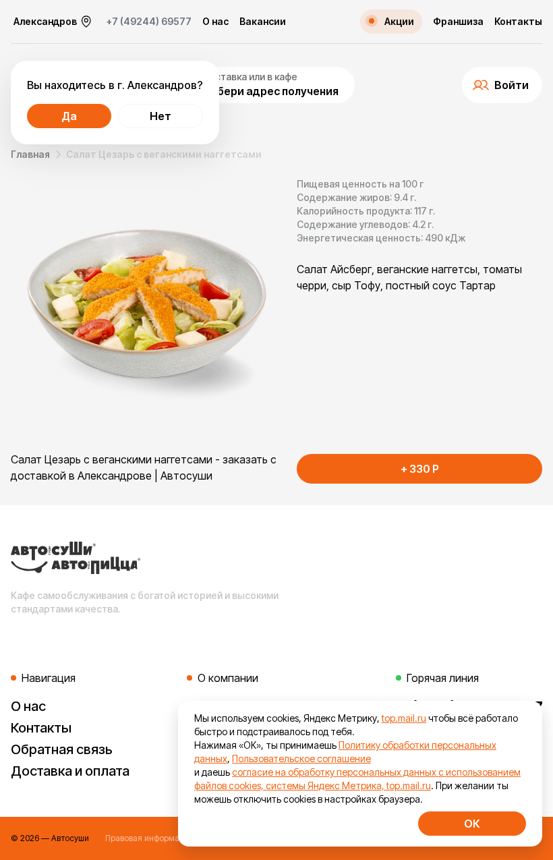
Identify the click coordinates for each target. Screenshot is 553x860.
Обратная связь (62, 749)
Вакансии (262, 21)
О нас (215, 21)
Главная (30, 154)
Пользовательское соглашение (301, 758)
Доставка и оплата (70, 771)
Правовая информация (149, 838)
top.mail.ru (404, 718)
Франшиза (458, 21)
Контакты (518, 21)
